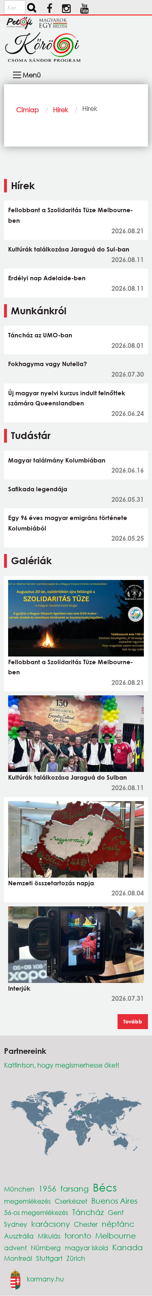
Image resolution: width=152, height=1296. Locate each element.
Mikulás (49, 1236)
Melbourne (115, 1235)
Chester (86, 1224)
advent (15, 1247)
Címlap (27, 109)
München (19, 1189)
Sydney (15, 1224)
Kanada (127, 1247)
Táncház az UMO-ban (40, 335)
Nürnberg (46, 1247)
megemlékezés (27, 1201)
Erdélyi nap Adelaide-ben (47, 277)
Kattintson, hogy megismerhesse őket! (62, 1065)
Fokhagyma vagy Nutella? (47, 363)
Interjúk (19, 988)
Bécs (105, 1187)
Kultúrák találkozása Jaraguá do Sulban (67, 777)
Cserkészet (71, 1201)
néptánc (118, 1223)
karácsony (50, 1223)
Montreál (18, 1258)
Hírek (60, 109)
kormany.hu (45, 1278)
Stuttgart (49, 1258)
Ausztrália (19, 1236)
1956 (47, 1188)
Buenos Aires (114, 1200)
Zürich (75, 1258)
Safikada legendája (37, 488)
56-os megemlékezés (36, 1212)
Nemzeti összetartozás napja (51, 883)
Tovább (132, 1021)
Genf (116, 1212)
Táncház (88, 1212)
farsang (74, 1188)
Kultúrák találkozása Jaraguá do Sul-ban (68, 249)
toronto (77, 1235)
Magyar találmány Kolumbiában (56, 460)
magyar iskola (86, 1247)
